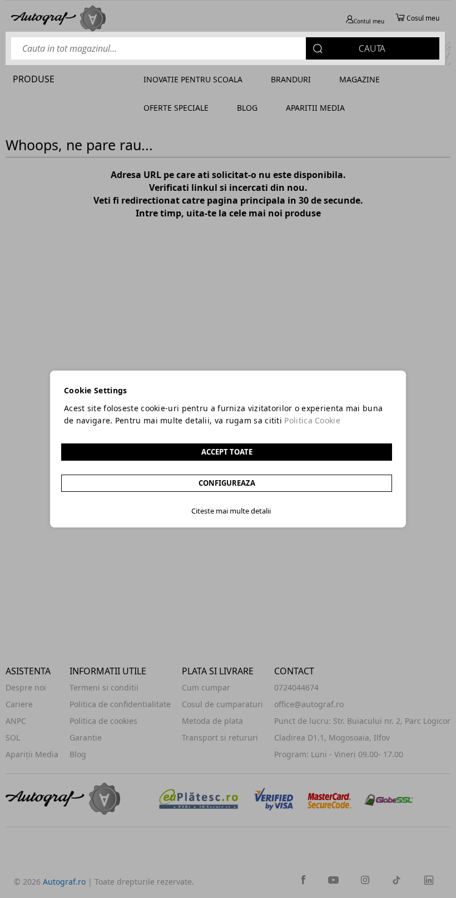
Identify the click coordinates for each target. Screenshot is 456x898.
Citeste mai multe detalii (231, 511)
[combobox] (225, 48)
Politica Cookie (312, 420)
